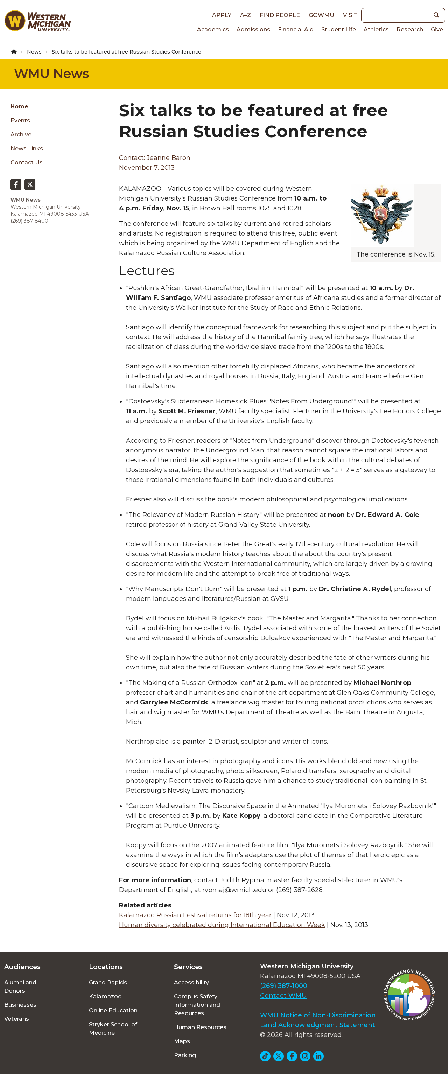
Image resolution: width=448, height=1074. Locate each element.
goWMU (321, 15)
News (34, 52)
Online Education (113, 1010)
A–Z (245, 15)
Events (20, 120)
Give (437, 29)
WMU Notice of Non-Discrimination (318, 1015)
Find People (280, 15)
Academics (213, 29)
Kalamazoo (105, 996)
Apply (221, 15)
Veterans (16, 1019)
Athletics (376, 29)
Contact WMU (283, 995)
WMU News (51, 73)
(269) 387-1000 (283, 986)
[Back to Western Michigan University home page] (37, 22)
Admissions (253, 29)
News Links (26, 148)
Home (19, 106)
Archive (20, 134)
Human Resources (200, 1027)
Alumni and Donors (20, 986)
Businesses (20, 1005)
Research (410, 29)
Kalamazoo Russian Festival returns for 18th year (195, 915)
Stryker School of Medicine (113, 1028)
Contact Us (26, 162)
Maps (182, 1041)
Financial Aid (296, 29)
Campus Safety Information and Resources (197, 1005)
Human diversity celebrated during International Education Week (222, 925)
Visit (350, 15)
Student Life (338, 29)
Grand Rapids (108, 982)
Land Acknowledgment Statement (317, 1025)
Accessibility (191, 982)
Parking (185, 1055)
